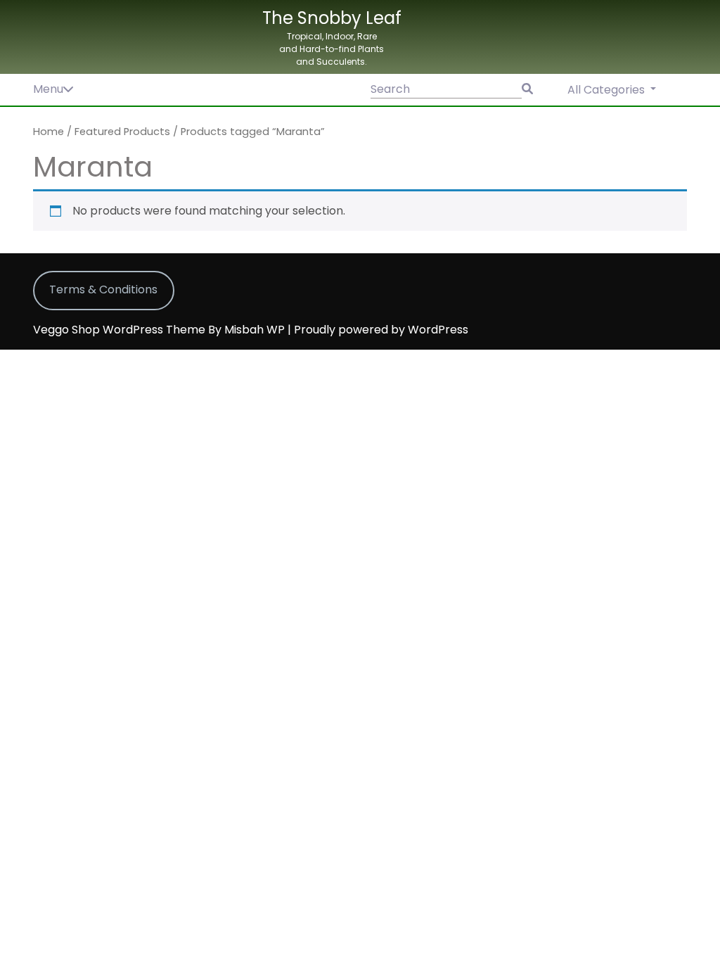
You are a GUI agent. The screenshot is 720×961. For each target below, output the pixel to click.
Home (48, 132)
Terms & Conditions (103, 289)
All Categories (607, 90)
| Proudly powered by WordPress (378, 330)
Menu (48, 89)
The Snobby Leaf (331, 18)
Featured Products (122, 132)
